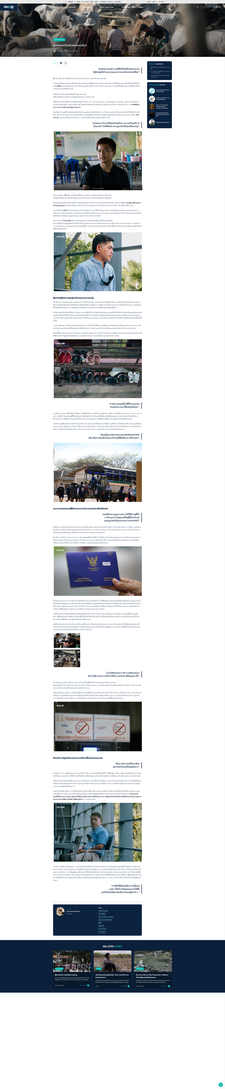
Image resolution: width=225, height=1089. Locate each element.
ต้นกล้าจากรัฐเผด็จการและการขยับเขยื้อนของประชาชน (160, 76)
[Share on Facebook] (61, 63)
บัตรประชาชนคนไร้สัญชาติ (105, 920)
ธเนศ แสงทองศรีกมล (62, 51)
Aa (205, 7)
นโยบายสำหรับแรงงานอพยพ (105, 917)
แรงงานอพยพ (102, 932)
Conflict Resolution (106, 7)
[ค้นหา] (197, 7)
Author (97, 986)
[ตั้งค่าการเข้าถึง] (221, 1085)
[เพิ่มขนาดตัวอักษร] (209, 7)
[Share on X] (65, 63)
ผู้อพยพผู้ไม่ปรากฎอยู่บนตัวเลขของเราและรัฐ (160, 68)
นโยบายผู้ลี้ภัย (102, 914)
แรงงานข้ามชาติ (102, 929)
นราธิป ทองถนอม (140, 986)
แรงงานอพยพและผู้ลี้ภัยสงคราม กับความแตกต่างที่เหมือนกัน (160, 72)
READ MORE (83, 985)
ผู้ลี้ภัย (100, 923)
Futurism (72, 7)
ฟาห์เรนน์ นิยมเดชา (59, 985)
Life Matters (126, 7)
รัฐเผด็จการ (101, 926)
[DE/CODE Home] (8, 7)
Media (140, 7)
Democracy (87, 7)
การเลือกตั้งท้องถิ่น (103, 911)
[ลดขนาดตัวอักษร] (202, 7)
